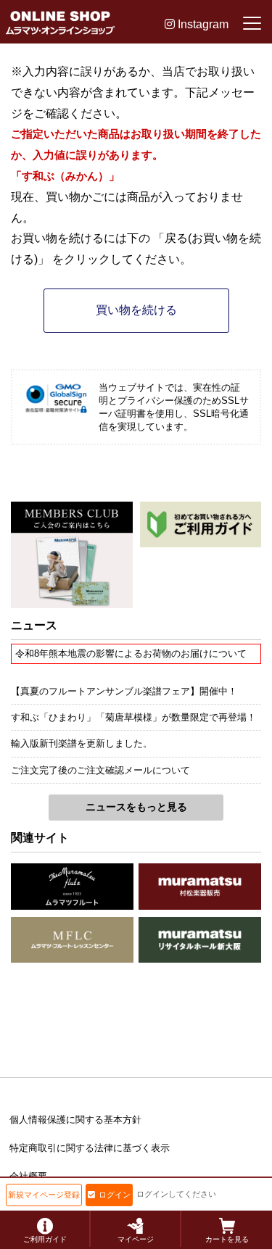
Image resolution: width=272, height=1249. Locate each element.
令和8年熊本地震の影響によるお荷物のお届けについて (131, 653)
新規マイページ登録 (44, 1194)
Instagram (201, 24)
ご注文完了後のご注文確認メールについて (100, 770)
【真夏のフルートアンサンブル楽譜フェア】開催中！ (124, 691)
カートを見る (227, 1239)
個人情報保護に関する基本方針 (75, 1119)
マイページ (136, 1239)
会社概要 (28, 1176)
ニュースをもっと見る (136, 807)
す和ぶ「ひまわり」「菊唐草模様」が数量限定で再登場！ (133, 717)
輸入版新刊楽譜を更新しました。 (81, 743)
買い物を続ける (136, 310)
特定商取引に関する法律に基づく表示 (89, 1147)
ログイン (115, 1194)
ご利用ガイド (45, 1239)
